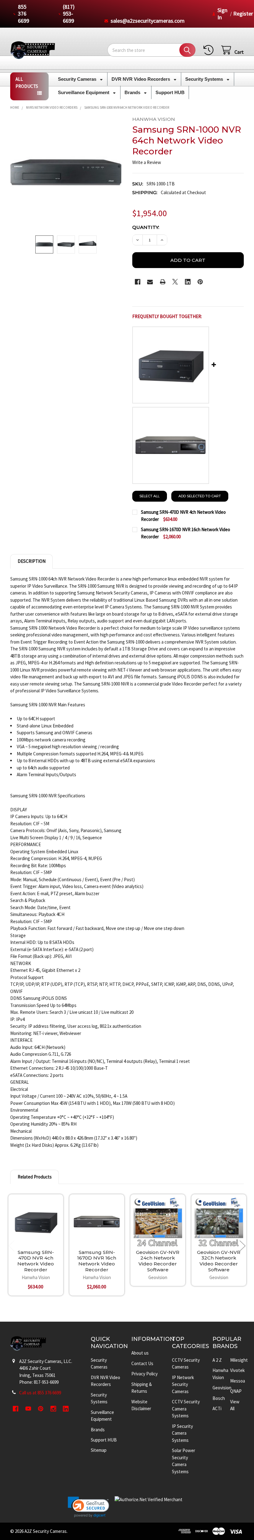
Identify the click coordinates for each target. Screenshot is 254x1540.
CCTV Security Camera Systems (186, 1409)
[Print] (162, 281)
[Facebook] (137, 281)
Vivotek (237, 1370)
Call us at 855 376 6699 (40, 1393)
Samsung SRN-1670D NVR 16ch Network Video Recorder (96, 1261)
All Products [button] (26, 82)
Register (243, 13)
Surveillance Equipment (84, 92)
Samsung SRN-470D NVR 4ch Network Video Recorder (35, 1261)
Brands (133, 92)
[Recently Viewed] (210, 50)
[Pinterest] (200, 281)
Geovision (221, 1388)
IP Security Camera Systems (182, 1433)
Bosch (218, 1398)
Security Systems (204, 79)
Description (32, 561)
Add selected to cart (199, 496)
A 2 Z (217, 1360)
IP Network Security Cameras (183, 1384)
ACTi (216, 1408)
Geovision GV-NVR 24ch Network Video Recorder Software (157, 1261)
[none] (66, 172)
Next (242, 1246)
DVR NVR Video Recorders (141, 79)
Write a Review (146, 162)
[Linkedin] (187, 281)
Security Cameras (78, 79)
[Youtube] (28, 1408)
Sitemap (99, 1450)
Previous (11, 1246)
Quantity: (145, 227)
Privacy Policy (144, 1374)
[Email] (150, 281)
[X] (175, 281)
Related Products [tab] (35, 1177)
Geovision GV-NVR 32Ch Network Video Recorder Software (218, 1261)
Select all (149, 496)
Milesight (239, 1360)
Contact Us (142, 1363)
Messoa (237, 1381)
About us (140, 1353)
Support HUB (170, 92)
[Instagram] (53, 1408)
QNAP (236, 1391)
